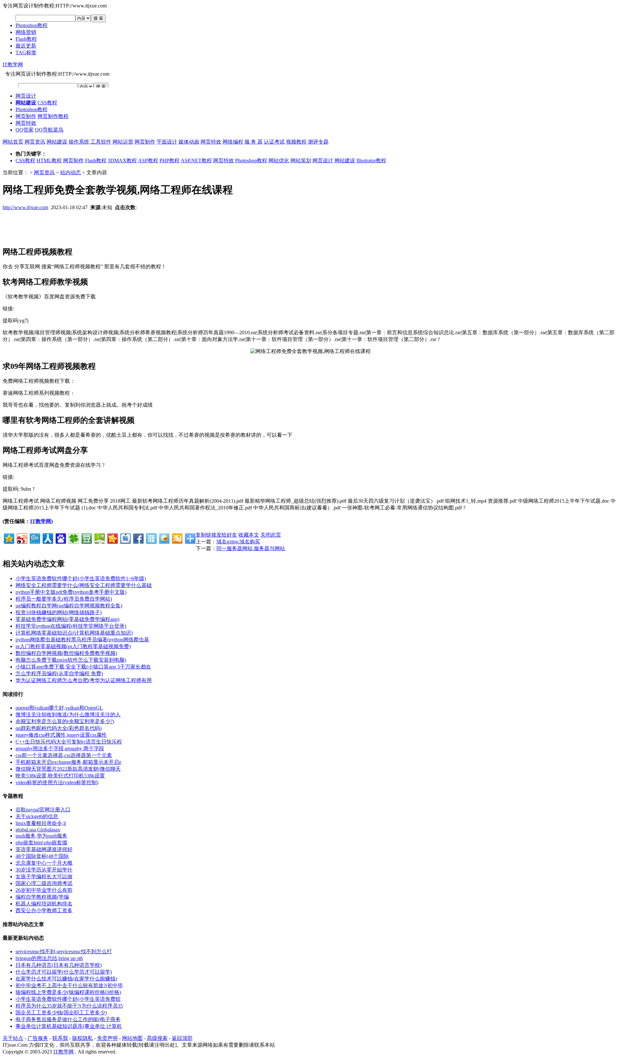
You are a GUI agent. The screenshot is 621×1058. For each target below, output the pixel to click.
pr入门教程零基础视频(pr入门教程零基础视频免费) (73, 646)
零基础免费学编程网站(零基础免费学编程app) (67, 619)
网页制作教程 (53, 116)
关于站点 (13, 1038)
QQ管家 (25, 130)
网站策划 (300, 160)
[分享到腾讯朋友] (73, 538)
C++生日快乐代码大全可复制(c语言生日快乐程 (69, 741)
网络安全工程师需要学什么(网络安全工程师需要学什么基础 (84, 585)
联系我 (60, 1038)
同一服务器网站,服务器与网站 (250, 548)
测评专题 (318, 141)
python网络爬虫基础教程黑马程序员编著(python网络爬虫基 (82, 639)
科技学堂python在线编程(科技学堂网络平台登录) (71, 626)
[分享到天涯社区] (151, 538)
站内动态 (70, 172)
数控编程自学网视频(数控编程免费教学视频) (66, 653)
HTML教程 (49, 160)
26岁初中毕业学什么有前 (44, 890)
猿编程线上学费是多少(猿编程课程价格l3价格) (68, 992)
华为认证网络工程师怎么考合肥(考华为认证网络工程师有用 (84, 680)
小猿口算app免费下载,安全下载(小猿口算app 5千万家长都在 (83, 666)
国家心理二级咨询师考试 (44, 883)
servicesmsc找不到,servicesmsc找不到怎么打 (64, 951)
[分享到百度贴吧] (125, 538)
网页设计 (26, 96)
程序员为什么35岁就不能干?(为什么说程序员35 (69, 1006)
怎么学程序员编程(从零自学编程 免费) (59, 673)
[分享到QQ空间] (9, 538)
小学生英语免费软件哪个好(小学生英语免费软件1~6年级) (81, 578)
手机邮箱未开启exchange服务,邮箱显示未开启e (68, 762)
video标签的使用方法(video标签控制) (57, 782)
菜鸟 (58, 130)
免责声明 (107, 1038)
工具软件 (101, 141)
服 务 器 (254, 141)
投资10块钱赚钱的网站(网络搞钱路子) (59, 612)
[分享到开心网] (112, 538)
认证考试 (274, 141)
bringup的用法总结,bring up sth (49, 958)
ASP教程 (148, 160)
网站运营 (123, 141)
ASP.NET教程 (196, 160)
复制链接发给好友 (216, 535)
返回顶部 (182, 1038)
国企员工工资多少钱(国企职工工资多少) (61, 1012)
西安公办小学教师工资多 (44, 910)
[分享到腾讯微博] (34, 538)
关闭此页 (270, 535)
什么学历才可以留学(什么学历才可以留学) (64, 972)
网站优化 (278, 160)
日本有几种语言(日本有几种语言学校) (59, 965)
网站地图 (132, 1038)
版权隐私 (82, 1038)
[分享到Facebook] (138, 538)
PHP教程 (169, 160)
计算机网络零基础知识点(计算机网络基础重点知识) (74, 633)
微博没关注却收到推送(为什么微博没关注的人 (68, 714)
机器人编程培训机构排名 (44, 903)
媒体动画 (189, 141)
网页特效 (26, 123)
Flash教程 (26, 39)
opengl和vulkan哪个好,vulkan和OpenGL (59, 708)
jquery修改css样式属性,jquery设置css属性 (61, 735)
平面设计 (167, 141)
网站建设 (57, 141)
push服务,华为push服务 (41, 836)
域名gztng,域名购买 (238, 541)
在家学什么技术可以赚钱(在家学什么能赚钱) (66, 978)
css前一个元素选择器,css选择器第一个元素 (64, 755)
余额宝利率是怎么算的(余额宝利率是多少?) (65, 721)
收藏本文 (248, 535)
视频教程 (296, 141)
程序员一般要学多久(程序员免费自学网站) (64, 599)
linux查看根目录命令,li (41, 823)
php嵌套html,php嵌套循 (41, 842)
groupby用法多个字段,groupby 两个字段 (60, 748)
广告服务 (37, 1038)
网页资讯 (35, 141)
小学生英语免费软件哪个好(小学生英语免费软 (68, 999)
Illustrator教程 (371, 160)
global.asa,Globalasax (38, 829)
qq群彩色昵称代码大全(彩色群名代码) (59, 728)
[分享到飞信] (164, 538)
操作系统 (79, 141)
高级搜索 (157, 1038)
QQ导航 (44, 130)
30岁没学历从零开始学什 (44, 869)
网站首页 (13, 141)
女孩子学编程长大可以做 (44, 876)
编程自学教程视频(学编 (42, 897)
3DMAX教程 (122, 160)
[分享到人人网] (47, 538)
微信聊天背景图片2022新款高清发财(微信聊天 (68, 769)
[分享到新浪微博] (21, 538)
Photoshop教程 (32, 25)
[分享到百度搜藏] (60, 538)
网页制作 (26, 116)
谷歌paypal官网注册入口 (43, 809)
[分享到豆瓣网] (86, 538)
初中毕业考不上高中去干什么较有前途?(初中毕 (69, 985)
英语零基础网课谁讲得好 (44, 849)
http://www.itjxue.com (25, 207)
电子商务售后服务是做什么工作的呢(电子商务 (68, 1019)
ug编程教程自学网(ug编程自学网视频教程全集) (69, 605)
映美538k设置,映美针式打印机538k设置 (60, 775)
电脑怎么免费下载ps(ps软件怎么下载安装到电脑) (71, 660)
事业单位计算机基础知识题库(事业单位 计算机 (69, 1026)
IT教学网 (13, 64)
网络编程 (233, 141)
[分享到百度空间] (99, 538)
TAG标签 (26, 52)
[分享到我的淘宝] (177, 538)
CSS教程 (47, 102)
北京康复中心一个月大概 (44, 863)
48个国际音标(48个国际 (42, 856)
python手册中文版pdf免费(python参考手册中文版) (71, 592)
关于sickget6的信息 (37, 816)
